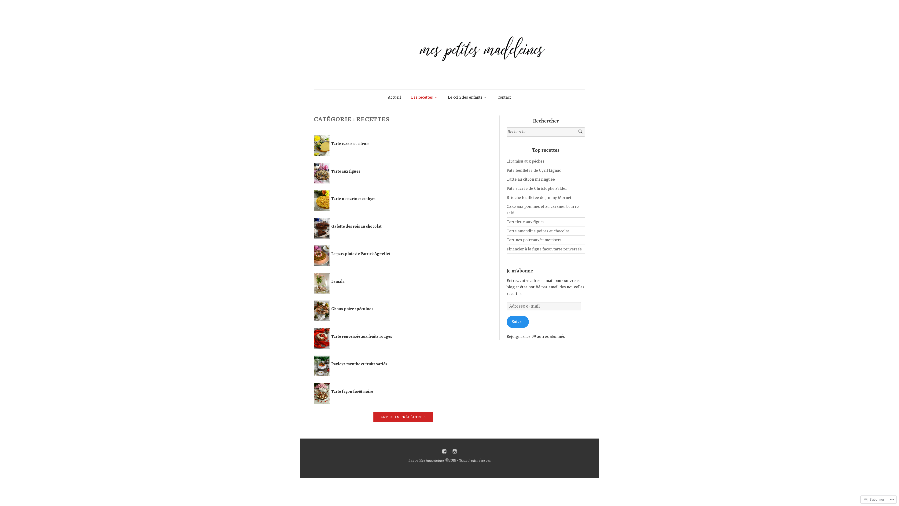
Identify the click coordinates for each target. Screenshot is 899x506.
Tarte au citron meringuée (531, 179)
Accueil (394, 97)
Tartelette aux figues (526, 222)
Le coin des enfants (465, 97)
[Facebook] (444, 451)
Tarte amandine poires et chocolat (538, 231)
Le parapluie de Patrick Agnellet (360, 254)
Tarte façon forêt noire (352, 391)
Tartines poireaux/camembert (534, 240)
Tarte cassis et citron (350, 143)
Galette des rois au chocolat (356, 226)
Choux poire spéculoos (352, 309)
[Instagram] (454, 451)
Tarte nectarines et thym (353, 198)
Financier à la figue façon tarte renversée (544, 249)
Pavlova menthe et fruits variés (359, 364)
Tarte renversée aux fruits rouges (361, 336)
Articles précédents (403, 417)
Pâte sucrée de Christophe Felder (537, 188)
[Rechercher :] (546, 132)
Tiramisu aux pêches (525, 161)
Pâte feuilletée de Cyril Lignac (534, 170)
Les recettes (422, 97)
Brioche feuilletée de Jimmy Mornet (539, 197)
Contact (504, 97)
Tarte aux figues (345, 171)
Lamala (338, 281)
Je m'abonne (520, 270)
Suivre (517, 322)
